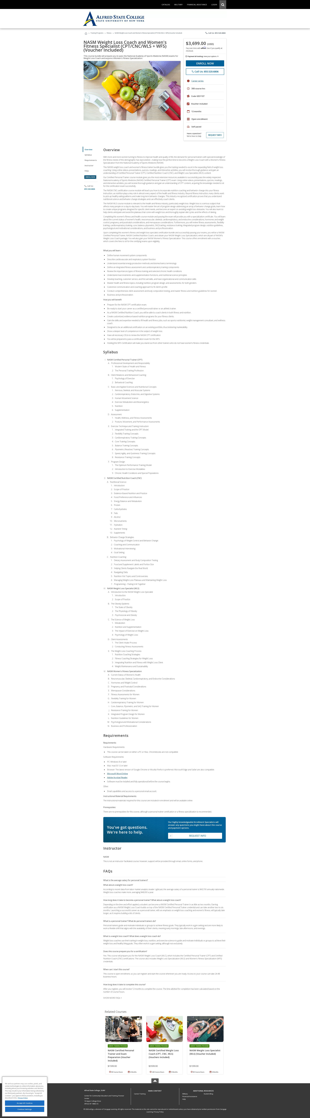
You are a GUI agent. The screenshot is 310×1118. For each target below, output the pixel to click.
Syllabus (88, 155)
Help (184, 1099)
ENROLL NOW (205, 63)
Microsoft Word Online (117, 773)
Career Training (139, 1094)
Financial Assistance (189, 1096)
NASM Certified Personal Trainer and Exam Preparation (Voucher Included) (121, 1055)
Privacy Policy (159, 1112)
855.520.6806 (89, 189)
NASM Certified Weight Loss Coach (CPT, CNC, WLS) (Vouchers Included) (164, 1054)
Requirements (91, 160)
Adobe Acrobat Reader (117, 777)
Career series (197, 81)
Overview (88, 149)
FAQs (87, 171)
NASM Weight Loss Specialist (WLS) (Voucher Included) (205, 1052)
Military (185, 1094)
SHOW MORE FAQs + (112, 998)
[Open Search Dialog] (222, 4)
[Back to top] (155, 1090)
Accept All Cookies (25, 1103)
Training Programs (97, 33)
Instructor (89, 165)
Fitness (109, 33)
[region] (24, 1096)
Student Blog (208, 1094)
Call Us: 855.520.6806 (215, 33)
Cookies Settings (25, 1109)
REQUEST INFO (215, 135)
